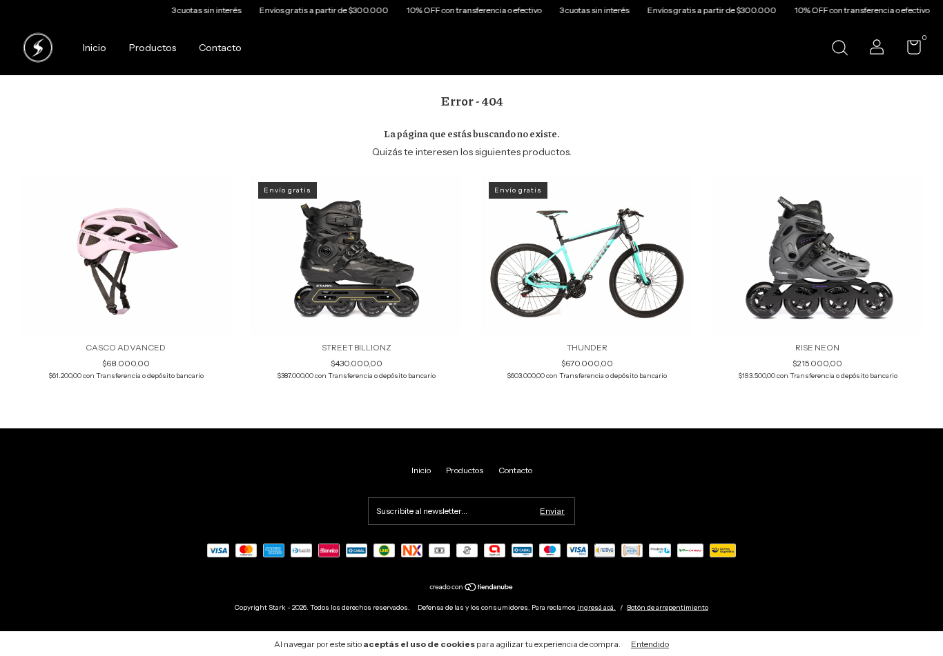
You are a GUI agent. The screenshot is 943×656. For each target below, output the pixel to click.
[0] (908, 50)
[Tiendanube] (472, 588)
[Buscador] (839, 49)
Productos (152, 47)
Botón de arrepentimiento (667, 607)
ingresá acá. (596, 607)
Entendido (650, 644)
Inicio (94, 47)
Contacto (220, 47)
